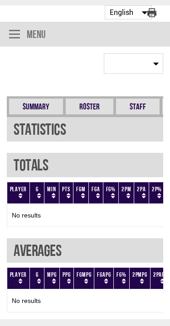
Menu (36, 34)
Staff (138, 106)
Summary (36, 106)
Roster (89, 106)
